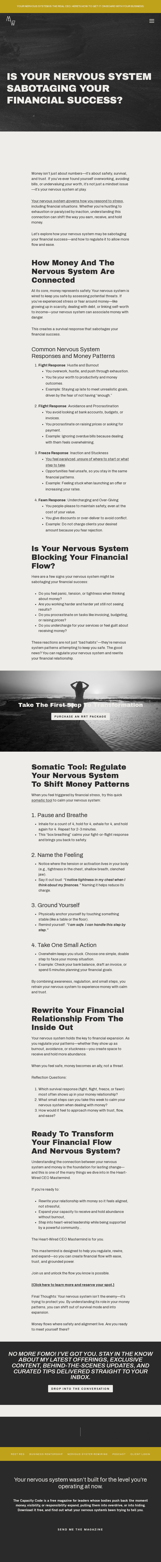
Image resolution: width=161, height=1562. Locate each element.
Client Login (140, 1454)
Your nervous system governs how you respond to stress (77, 201)
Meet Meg (18, 1454)
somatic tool (41, 800)
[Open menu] (151, 21)
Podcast (119, 1454)
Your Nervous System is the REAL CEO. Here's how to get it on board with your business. (80, 6)
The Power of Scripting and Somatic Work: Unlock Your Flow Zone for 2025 (42, 1432)
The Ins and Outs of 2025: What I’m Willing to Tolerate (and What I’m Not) (119, 1432)
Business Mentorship (46, 1454)
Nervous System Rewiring (88, 1454)
